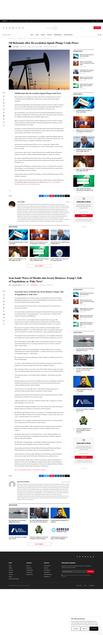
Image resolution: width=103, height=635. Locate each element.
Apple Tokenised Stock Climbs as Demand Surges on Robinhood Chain (39, 259)
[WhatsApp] (3, 122)
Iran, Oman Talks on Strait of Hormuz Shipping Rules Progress (17, 521)
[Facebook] (3, 96)
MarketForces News (22, 38)
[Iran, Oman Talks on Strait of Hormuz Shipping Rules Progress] (18, 513)
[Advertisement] (51, 10)
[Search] (98, 34)
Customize (75, 628)
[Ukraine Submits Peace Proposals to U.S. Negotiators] (60, 513)
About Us (98, 21)
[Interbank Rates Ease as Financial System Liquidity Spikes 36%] (60, 234)
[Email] (3, 109)
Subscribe (97, 27)
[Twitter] (3, 99)
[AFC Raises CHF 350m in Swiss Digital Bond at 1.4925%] (18, 529)
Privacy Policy (84, 220)
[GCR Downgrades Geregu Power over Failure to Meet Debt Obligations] (60, 529)
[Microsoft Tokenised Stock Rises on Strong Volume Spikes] (18, 234)
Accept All (93, 628)
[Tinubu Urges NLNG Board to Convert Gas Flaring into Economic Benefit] (39, 234)
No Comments (47, 46)
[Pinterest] (3, 106)
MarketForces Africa (13, 38)
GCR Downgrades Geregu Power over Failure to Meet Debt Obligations (59, 537)
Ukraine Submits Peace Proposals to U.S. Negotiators (60, 521)
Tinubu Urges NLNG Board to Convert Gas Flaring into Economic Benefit (39, 242)
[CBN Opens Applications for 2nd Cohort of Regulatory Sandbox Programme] (39, 529)
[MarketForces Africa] (51, 28)
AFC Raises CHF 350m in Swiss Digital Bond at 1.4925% (17, 537)
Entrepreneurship (68, 34)
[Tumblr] (3, 112)
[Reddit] (3, 115)
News (37, 34)
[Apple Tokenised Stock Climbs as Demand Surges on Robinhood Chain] (39, 251)
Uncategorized (34, 285)
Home (92, 21)
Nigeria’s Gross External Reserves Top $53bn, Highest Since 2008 (24, 21)
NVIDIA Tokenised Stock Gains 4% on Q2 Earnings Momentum (59, 259)
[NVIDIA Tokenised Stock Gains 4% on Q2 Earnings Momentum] (60, 251)
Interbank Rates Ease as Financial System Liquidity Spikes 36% (60, 242)
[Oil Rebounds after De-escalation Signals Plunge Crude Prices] (39, 70)
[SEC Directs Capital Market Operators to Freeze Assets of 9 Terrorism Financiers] (39, 513)
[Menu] (100, 34)
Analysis (43, 34)
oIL (10, 190)
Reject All (85, 628)
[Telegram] (3, 119)
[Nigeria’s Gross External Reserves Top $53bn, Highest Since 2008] (18, 251)
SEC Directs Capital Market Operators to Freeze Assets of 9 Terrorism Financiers (39, 521)
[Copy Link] (3, 125)
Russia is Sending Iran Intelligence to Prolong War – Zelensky (30, 470)
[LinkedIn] (3, 102)
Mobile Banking (58, 34)
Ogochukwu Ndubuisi (17, 285)
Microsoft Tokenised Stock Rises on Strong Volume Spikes (18, 242)
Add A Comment (39, 265)
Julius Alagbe (16, 46)
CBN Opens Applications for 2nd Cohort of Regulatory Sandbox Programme (39, 537)
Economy (49, 34)
